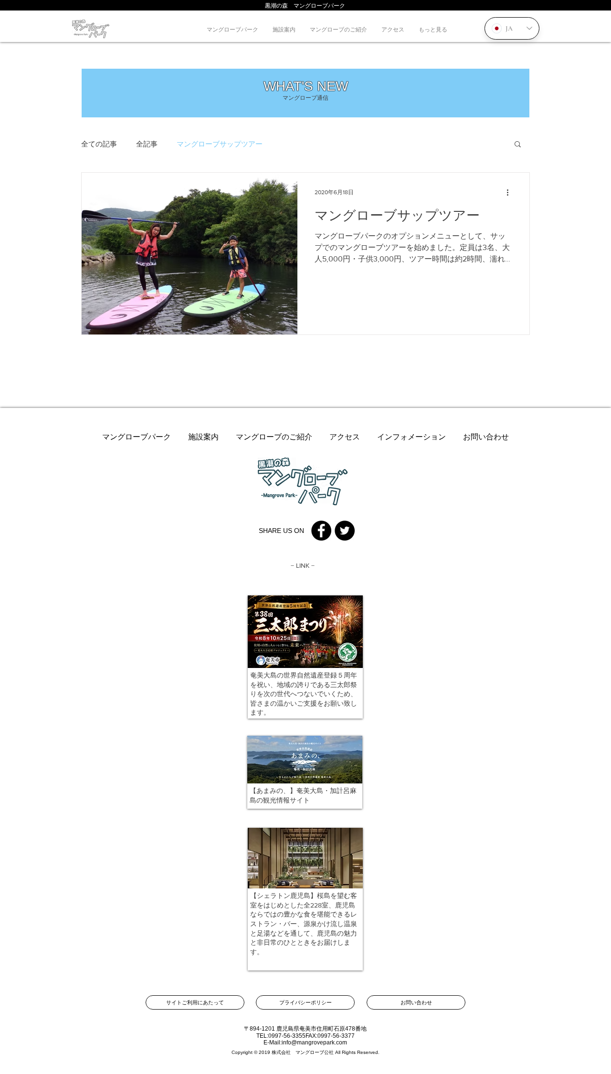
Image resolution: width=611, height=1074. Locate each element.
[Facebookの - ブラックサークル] (321, 531)
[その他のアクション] (510, 192)
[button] (517, 145)
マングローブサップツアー (220, 144)
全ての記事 (99, 144)
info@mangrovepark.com (314, 1042)
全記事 (147, 144)
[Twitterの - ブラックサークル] (345, 531)
